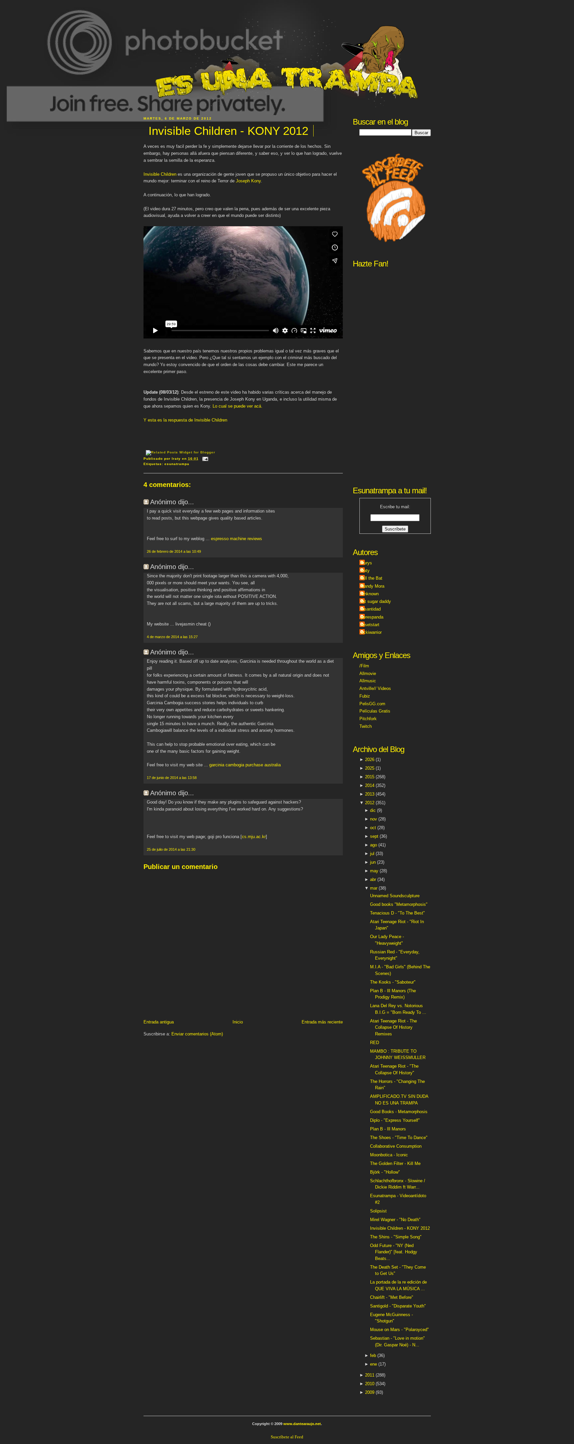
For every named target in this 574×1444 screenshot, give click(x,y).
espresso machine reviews (236, 538)
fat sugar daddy (376, 601)
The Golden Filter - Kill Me (395, 1163)
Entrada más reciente (322, 1021)
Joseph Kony (248, 180)
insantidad (371, 609)
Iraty (365, 570)
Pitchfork (368, 718)
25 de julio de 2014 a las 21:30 (171, 849)
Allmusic (367, 680)
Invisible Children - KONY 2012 (228, 131)
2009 (369, 1392)
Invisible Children (160, 174)
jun (373, 862)
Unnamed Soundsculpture (395, 895)
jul (372, 853)
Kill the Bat (371, 578)
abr (373, 879)
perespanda (372, 617)
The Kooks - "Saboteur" (393, 982)
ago (373, 844)
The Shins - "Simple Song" (396, 1236)
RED (374, 1042)
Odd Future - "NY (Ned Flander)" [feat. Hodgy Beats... (393, 1252)
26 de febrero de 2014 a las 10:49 (174, 551)
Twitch (365, 726)
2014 (369, 785)
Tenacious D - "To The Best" (397, 913)
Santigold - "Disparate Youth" (398, 1305)
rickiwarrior (371, 632)
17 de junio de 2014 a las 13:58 (172, 778)
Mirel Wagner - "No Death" (395, 1219)
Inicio (238, 1021)
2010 (369, 1383)
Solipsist (378, 1210)
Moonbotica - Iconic (389, 1154)
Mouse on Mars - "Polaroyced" (399, 1329)
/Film (364, 665)
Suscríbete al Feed (287, 1436)
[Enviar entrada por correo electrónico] (204, 458)
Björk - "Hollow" (385, 1172)
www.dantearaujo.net (302, 1424)
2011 (369, 1375)
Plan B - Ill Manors (388, 1128)
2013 (369, 794)
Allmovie (367, 673)
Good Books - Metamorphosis (399, 1111)
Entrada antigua (159, 1021)
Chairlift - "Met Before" (391, 1297)
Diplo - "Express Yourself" (395, 1120)
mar (373, 888)
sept (374, 836)
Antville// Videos (375, 688)
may (374, 870)
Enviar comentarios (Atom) (197, 1033)
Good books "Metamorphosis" (399, 904)
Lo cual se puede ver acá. (237, 406)
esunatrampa (176, 464)
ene (373, 1364)
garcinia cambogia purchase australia (245, 764)
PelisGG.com (372, 703)
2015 (369, 776)
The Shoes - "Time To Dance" (399, 1137)
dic (373, 810)
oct (373, 827)
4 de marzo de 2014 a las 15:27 (172, 637)
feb (373, 1355)
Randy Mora (372, 586)
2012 (369, 802)
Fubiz (364, 696)
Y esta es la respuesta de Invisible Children (185, 420)
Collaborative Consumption (396, 1146)
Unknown (370, 593)
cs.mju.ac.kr (254, 836)
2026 (369, 759)
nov (373, 819)
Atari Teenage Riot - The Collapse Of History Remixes (393, 1027)
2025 (369, 768)
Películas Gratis (374, 711)
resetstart (370, 624)
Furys (366, 562)
